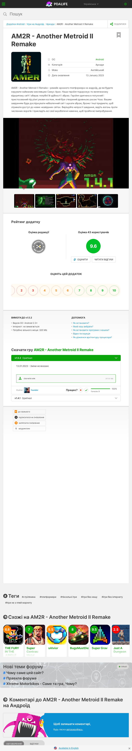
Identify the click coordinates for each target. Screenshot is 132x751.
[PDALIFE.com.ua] (57, 4)
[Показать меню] (3, 4)
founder (34, 390)
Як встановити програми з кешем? (91, 330)
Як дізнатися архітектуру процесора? (92, 337)
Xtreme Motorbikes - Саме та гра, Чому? (40, 684)
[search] (60, 14)
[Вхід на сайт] (125, 4)
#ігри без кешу (89, 596)
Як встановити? (81, 323)
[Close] (129, 748)
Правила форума (20, 678)
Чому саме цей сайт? (23, 673)
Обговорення (14, 744)
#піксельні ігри (69, 596)
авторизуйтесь (74, 729)
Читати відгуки (103, 259)
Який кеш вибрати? (83, 326)
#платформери (48, 596)
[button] (125, 120)
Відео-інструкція (81, 333)
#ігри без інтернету (112, 596)
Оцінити (82, 259)
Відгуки (34, 744)
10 (114, 290)
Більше (124, 666)
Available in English (69, 748)
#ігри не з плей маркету (18, 602)
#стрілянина (28, 596)
